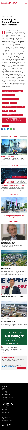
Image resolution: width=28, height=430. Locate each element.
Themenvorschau (7, 420)
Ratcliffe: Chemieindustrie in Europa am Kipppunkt (8, 242)
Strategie (8, 240)
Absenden (21, 368)
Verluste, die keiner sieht (7, 156)
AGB (3, 418)
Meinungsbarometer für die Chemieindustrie (12, 185)
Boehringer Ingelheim (10, 99)
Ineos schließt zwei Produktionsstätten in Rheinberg (9, 269)
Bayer (11, 95)
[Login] (23, 3)
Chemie (5, 103)
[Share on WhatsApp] (11, 129)
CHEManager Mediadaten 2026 (9, 347)
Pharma (13, 110)
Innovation (5, 392)
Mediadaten (5, 412)
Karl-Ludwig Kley (8, 106)
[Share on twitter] (5, 129)
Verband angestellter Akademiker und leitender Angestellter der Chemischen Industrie (13, 120)
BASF (4, 95)
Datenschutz (6, 417)
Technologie (6, 394)
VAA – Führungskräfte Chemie (12, 114)
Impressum (5, 415)
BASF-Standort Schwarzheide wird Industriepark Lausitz (8, 320)
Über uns (5, 411)
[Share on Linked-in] (8, 129)
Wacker (5, 125)
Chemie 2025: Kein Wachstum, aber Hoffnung (12, 296)
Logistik (5, 399)
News (11, 16)
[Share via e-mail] (14, 129)
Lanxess (20, 106)
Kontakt (4, 409)
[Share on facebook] (2, 129)
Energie (4, 396)
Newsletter (5, 407)
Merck (5, 110)
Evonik (13, 103)
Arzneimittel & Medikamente (12, 91)
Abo (3, 414)
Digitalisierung (7, 397)
